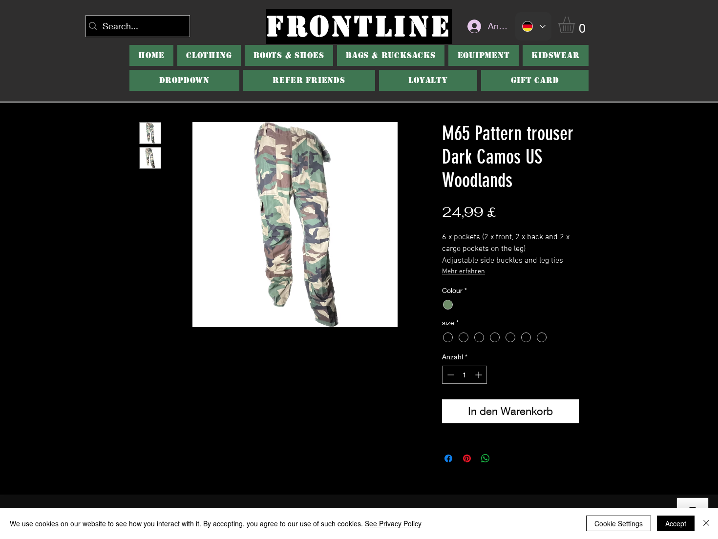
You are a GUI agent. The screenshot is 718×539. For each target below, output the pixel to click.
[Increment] (479, 374)
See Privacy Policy (393, 523)
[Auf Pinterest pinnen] (467, 458)
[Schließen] (706, 523)
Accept (675, 523)
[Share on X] (504, 458)
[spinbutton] (464, 374)
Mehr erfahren (463, 272)
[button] (576, 25)
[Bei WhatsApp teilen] (485, 458)
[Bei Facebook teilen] (448, 458)
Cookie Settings (618, 523)
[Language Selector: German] (533, 26)
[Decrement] (449, 374)
